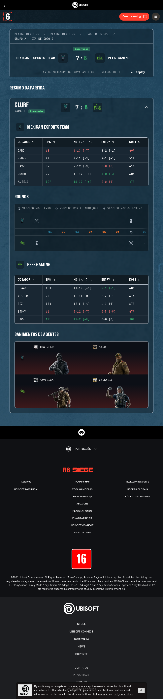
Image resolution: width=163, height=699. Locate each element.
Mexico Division (27, 34)
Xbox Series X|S (82, 496)
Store (81, 624)
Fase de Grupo (97, 34)
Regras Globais (137, 489)
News (81, 646)
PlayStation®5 (82, 510)
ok (141, 690)
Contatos (81, 667)
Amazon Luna (82, 532)
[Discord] (81, 432)
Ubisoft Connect (81, 631)
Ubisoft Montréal (26, 489)
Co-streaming (131, 16)
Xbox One (82, 503)
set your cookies (123, 694)
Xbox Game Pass (82, 489)
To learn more (101, 694)
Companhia (81, 638)
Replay (140, 72)
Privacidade (81, 675)
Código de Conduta (137, 496)
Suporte (81, 654)
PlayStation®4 (82, 518)
